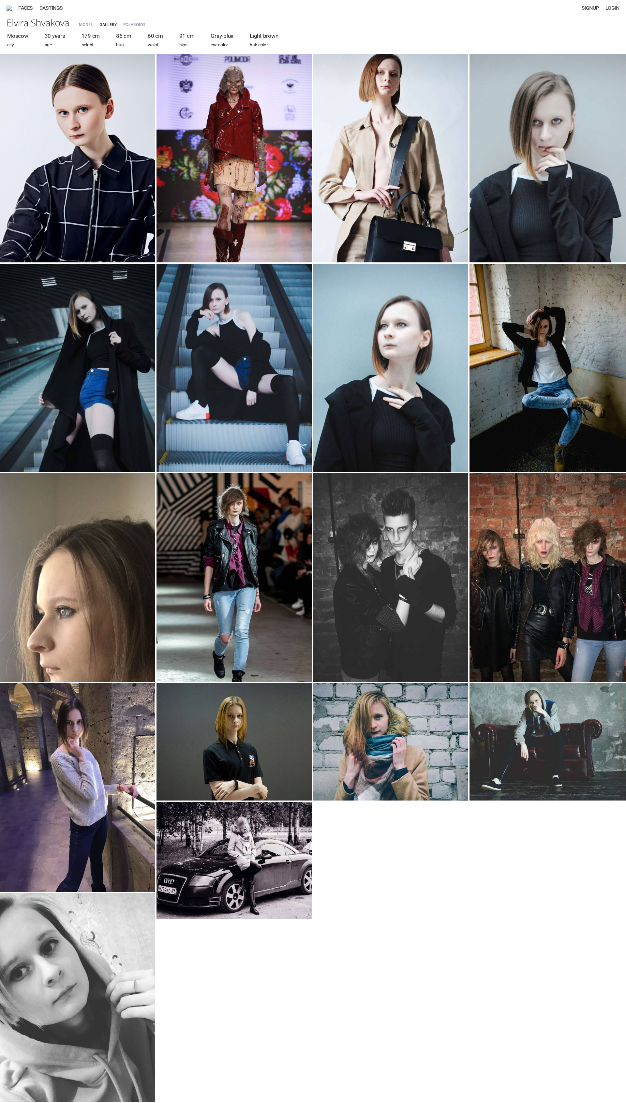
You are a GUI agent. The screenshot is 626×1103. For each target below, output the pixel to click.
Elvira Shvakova (38, 22)
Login (612, 8)
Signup (590, 8)
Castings (51, 8)
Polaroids (134, 24)
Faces (25, 8)
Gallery (108, 24)
